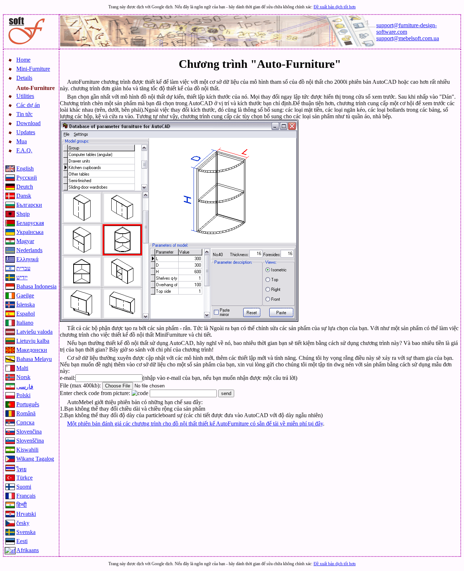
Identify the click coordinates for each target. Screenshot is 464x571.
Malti (22, 368)
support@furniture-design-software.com (406, 28)
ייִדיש (22, 277)
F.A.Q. (24, 150)
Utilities (25, 96)
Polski (23, 395)
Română (26, 413)
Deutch (24, 187)
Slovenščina (30, 441)
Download (28, 123)
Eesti (22, 541)
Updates (25, 132)
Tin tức (24, 114)
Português (27, 404)
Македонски (31, 350)
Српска (25, 422)
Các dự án (28, 105)
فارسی (24, 386)
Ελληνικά (27, 259)
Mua (21, 141)
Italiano (24, 323)
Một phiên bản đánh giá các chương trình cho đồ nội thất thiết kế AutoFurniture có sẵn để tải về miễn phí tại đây (195, 423)
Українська (30, 232)
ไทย (21, 469)
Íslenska (25, 304)
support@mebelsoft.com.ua (407, 38)
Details (24, 78)
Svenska (26, 532)
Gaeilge (25, 295)
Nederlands (29, 250)
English (25, 168)
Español (25, 314)
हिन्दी (21, 505)
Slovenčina (29, 431)
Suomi (23, 487)
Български (29, 205)
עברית (23, 268)
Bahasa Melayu (34, 359)
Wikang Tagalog (35, 459)
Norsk (23, 377)
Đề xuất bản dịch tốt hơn (335, 6)
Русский (26, 177)
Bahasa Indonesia (36, 286)
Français (26, 496)
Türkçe (24, 478)
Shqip (23, 214)
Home (23, 60)
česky (22, 523)
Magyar (25, 241)
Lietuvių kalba (32, 341)
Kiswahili (27, 450)
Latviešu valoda (34, 332)
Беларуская (30, 223)
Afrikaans (27, 550)
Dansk (23, 196)
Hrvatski (26, 514)
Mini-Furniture (33, 69)
